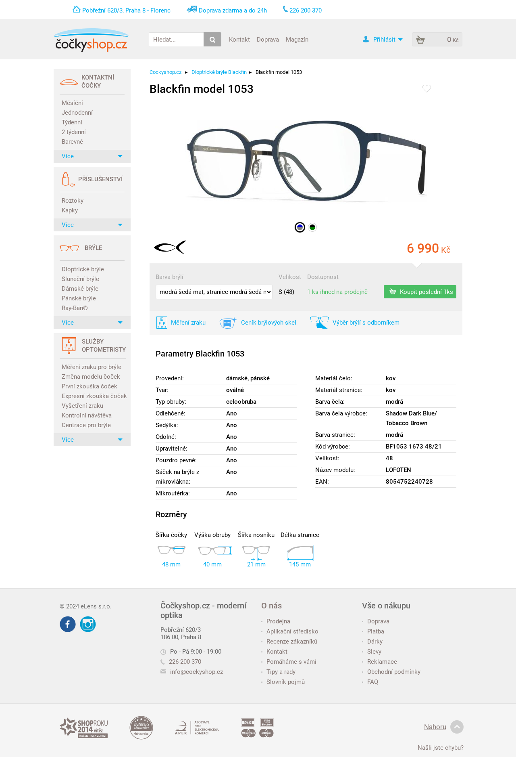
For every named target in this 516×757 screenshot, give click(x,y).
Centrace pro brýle (86, 425)
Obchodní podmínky (393, 671)
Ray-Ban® (75, 308)
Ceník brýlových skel (268, 322)
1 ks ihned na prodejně (337, 292)
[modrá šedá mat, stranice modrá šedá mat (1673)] (300, 227)
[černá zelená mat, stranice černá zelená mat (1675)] (312, 227)
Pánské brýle (79, 298)
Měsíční (72, 103)
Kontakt (239, 39)
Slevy (374, 651)
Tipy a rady (280, 671)
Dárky (375, 641)
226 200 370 (185, 661)
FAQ (372, 682)
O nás (271, 605)
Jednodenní (77, 112)
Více (68, 156)
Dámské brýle (80, 288)
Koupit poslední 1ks (425, 291)
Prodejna (278, 621)
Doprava (268, 39)
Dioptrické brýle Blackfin (219, 72)
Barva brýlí (169, 277)
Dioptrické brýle (83, 269)
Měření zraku (188, 322)
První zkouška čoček (89, 386)
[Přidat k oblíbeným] (426, 89)
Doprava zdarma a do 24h (233, 10)
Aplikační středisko (292, 631)
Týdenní (72, 122)
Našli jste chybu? (441, 747)
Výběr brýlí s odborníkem (366, 322)
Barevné (72, 141)
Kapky (70, 210)
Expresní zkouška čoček (93, 396)
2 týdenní (74, 132)
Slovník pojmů (285, 682)
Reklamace (382, 661)
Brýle (93, 248)
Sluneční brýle (80, 279)
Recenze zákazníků (291, 641)
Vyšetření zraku (82, 405)
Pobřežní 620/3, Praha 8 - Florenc (126, 10)
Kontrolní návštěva (87, 415)
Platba (375, 631)
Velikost (290, 277)
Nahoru (435, 727)
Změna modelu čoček (91, 376)
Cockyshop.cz (165, 72)
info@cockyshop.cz (196, 671)
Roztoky (72, 200)
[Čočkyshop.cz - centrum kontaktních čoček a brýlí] (91, 40)
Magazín (297, 39)
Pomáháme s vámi (291, 661)
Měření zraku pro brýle (91, 367)
